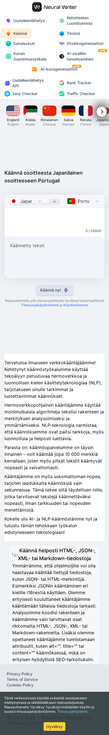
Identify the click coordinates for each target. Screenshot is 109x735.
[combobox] (10, 201)
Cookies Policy (20, 685)
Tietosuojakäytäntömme (40, 305)
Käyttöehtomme (75, 305)
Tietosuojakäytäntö (72, 711)
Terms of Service (22, 679)
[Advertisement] (54, 149)
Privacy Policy (19, 673)
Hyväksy (54, 726)
